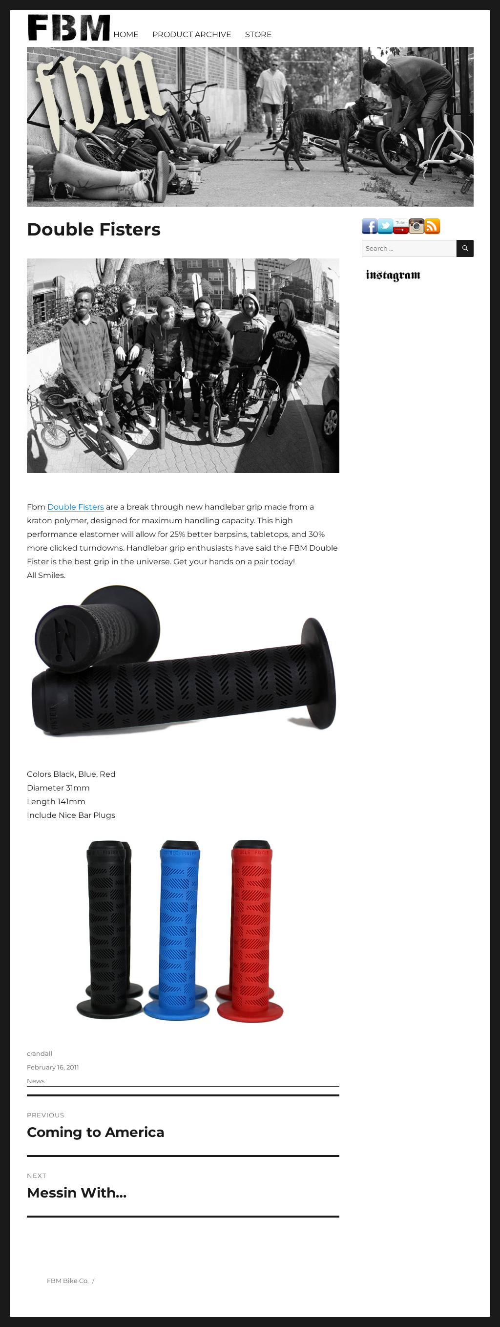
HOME (126, 34)
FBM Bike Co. (68, 1280)
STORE (258, 34)
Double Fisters (75, 507)
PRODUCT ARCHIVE (191, 34)
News (35, 1081)
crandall (40, 1053)
